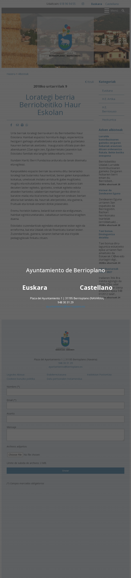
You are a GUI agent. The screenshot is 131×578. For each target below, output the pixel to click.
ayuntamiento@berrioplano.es (65, 306)
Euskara (34, 287)
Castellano (96, 287)
